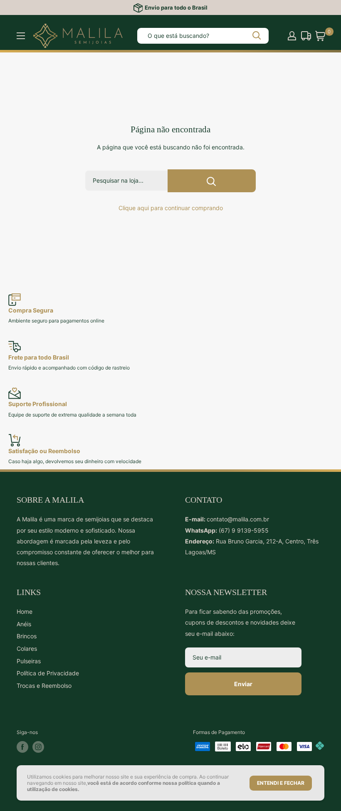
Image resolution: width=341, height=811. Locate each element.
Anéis (24, 623)
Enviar (243, 683)
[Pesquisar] (257, 36)
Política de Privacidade (48, 673)
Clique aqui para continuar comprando (171, 207)
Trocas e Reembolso (44, 685)
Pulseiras (29, 661)
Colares (27, 648)
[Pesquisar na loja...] (212, 180)
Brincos (27, 636)
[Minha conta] (292, 35)
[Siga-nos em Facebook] (22, 747)
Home (24, 611)
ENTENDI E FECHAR (280, 783)
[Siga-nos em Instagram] (38, 747)
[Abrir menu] (21, 35)
